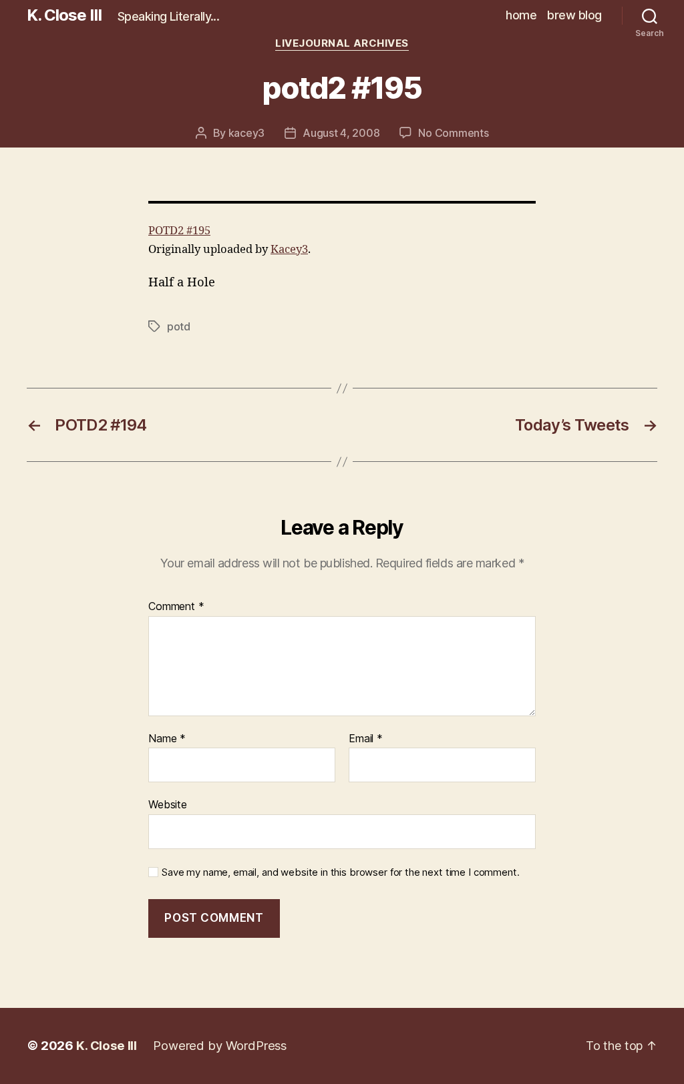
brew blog (574, 15)
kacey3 (246, 133)
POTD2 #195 (179, 231)
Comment (176, 607)
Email (366, 739)
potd (178, 326)
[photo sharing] (342, 202)
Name (167, 739)
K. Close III (64, 15)
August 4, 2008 (341, 133)
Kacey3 (289, 249)
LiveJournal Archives (342, 43)
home (521, 15)
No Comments (453, 133)
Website (167, 804)
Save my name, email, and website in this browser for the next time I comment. (340, 872)
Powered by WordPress (220, 1045)
